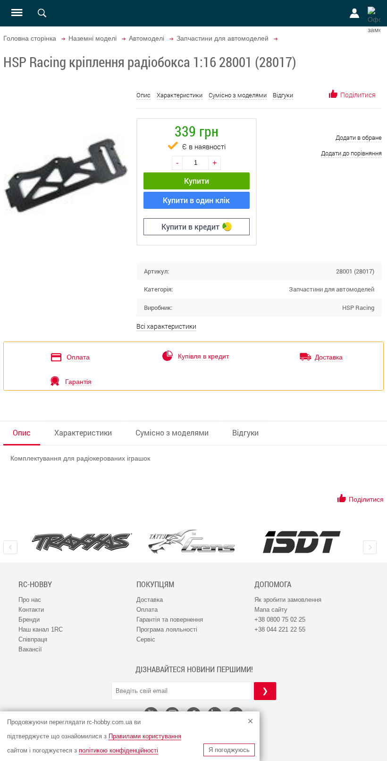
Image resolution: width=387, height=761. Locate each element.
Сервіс (145, 639)
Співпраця (32, 639)
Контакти (31, 609)
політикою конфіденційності (118, 750)
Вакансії (30, 649)
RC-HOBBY (35, 584)
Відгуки (283, 95)
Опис (143, 95)
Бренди (29, 619)
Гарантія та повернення (169, 619)
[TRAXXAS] (82, 542)
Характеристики (179, 95)
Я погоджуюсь (229, 749)
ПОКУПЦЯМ (155, 584)
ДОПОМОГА (272, 584)
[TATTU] (192, 541)
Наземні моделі (92, 38)
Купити (196, 181)
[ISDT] (302, 542)
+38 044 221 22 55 (279, 629)
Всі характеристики (166, 326)
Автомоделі (146, 38)
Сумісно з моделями (238, 95)
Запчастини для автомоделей (223, 38)
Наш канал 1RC (40, 629)
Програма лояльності (166, 629)
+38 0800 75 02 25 (279, 619)
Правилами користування (145, 736)
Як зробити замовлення (287, 599)
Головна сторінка (29, 38)
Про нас (29, 599)
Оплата (147, 609)
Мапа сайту (270, 609)
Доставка (149, 599)
